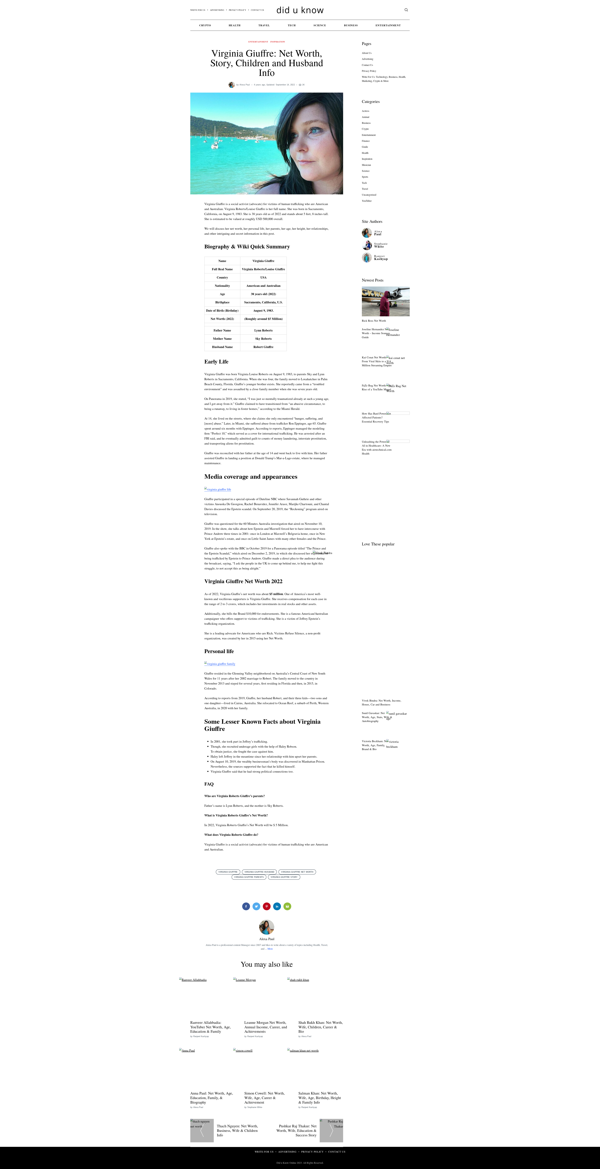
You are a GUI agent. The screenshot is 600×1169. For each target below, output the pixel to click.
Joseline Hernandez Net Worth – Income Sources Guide (376, 333)
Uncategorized (369, 194)
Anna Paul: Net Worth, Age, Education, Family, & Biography (211, 1098)
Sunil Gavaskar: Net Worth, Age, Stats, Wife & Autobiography (377, 717)
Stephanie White (254, 1107)
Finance (366, 140)
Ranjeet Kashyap (201, 1036)
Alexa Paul (245, 85)
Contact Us (257, 10)
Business (351, 25)
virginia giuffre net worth (297, 872)
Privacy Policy (237, 10)
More (270, 948)
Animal (365, 117)
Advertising (217, 10)
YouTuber (367, 200)
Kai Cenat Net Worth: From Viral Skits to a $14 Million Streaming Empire (377, 361)
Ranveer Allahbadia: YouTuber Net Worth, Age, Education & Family (210, 1027)
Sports (365, 176)
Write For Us (197, 10)
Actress (365, 110)
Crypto (205, 25)
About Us (367, 52)
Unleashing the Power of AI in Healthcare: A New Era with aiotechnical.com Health (377, 447)
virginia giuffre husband (259, 872)
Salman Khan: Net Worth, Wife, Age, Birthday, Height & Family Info (319, 1098)
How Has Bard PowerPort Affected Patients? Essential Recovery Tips (376, 417)
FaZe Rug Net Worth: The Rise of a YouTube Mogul (377, 387)
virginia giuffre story (284, 877)
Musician (366, 164)
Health (234, 25)
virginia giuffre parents (249, 877)
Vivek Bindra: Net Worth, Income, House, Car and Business (381, 702)
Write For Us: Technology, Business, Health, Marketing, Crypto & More (384, 78)
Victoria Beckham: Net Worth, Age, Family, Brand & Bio (375, 745)
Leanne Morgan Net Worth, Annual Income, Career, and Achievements (265, 1027)
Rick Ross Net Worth (374, 320)
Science (320, 25)
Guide (365, 146)
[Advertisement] (386, 501)
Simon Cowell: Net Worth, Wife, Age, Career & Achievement (264, 1098)
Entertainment (388, 25)
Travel (264, 25)
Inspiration (277, 41)
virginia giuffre (228, 872)
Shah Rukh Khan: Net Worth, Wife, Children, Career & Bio (320, 1027)
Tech (292, 25)
